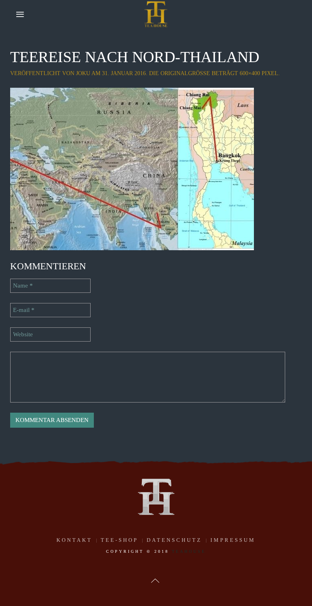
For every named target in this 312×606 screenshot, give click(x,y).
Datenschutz (174, 540)
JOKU (83, 73)
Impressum (233, 540)
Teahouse (189, 551)
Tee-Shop (119, 540)
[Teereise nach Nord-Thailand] (132, 168)
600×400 (250, 73)
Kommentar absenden (52, 420)
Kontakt (74, 540)
